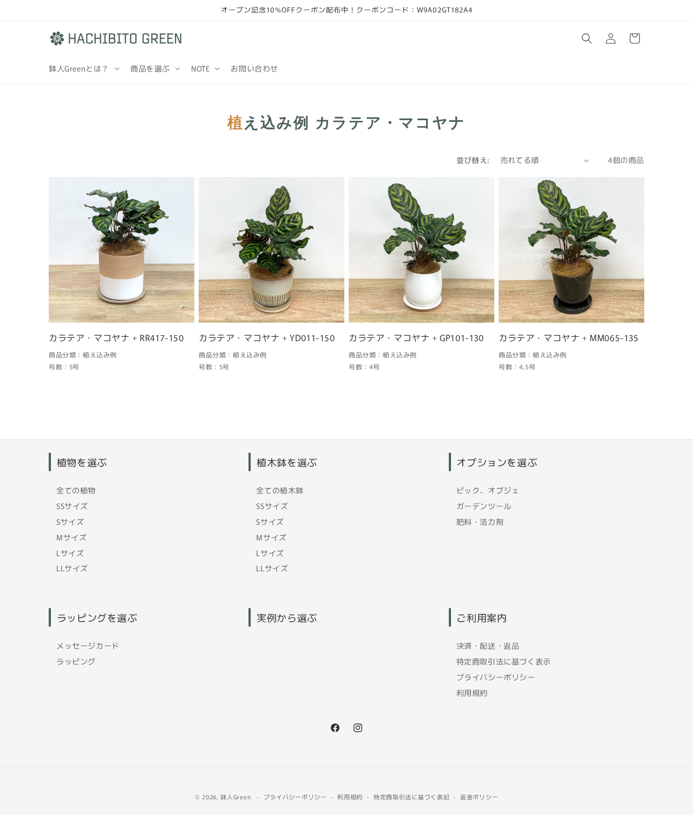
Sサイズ (70, 521)
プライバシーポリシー (495, 676)
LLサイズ (72, 568)
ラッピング (76, 661)
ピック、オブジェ (488, 490)
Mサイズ (71, 537)
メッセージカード (88, 645)
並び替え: (472, 159)
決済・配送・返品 (488, 645)
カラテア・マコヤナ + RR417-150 (116, 337)
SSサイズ (72, 505)
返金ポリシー (479, 796)
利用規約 (472, 692)
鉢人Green (235, 796)
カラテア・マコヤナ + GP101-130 (416, 337)
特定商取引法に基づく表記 (411, 796)
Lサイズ (70, 552)
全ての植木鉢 (280, 490)
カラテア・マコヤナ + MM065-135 (569, 337)
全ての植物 (76, 490)
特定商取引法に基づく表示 (503, 661)
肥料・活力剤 (480, 521)
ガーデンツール (484, 505)
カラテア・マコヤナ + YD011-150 (267, 337)
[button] (83, 68)
